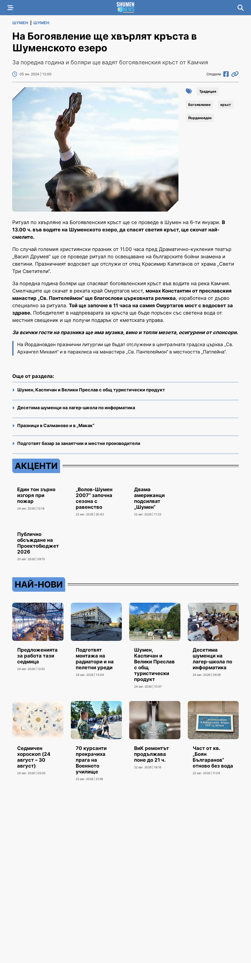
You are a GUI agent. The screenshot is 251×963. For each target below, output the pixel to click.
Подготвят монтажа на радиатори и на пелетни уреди (95, 658)
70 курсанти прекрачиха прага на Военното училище (91, 760)
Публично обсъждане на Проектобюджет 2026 (38, 543)
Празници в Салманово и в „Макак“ (56, 425)
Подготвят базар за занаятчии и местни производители (78, 443)
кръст (225, 104)
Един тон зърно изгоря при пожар (36, 495)
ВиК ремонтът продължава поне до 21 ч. (151, 754)
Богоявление (199, 104)
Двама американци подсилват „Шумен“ (149, 498)
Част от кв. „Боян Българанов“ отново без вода (213, 757)
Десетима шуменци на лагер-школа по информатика (76, 407)
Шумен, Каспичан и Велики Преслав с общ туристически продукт (91, 389)
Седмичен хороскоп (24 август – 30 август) (33, 757)
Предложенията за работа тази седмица (37, 656)
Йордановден (200, 118)
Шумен (20, 22)
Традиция (207, 91)
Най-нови (39, 584)
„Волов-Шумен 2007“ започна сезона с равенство (94, 498)
